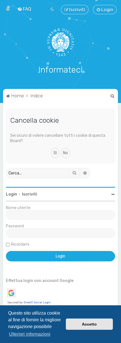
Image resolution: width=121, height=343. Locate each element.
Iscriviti (29, 194)
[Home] (60, 42)
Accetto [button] (89, 324)
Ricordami (20, 244)
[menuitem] (24, 9)
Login (11, 194)
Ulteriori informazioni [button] (29, 334)
